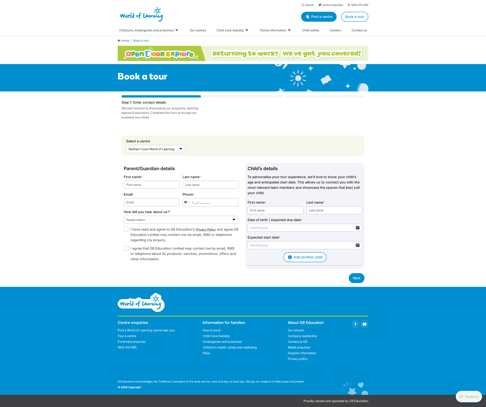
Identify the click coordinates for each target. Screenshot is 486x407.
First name (133, 177)
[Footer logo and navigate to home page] (141, 302)
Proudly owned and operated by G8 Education (336, 401)
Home (125, 40)
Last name (192, 177)
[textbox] (181, 219)
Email (129, 194)
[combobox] (155, 149)
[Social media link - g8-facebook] (355, 324)
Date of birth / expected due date (275, 220)
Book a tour (141, 40)
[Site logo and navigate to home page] (176, 14)
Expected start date (264, 237)
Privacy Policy (206, 229)
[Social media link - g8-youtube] (364, 324)
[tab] (161, 107)
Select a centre (138, 141)
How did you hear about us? (147, 212)
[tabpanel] (243, 223)
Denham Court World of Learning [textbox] (151, 149)
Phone (188, 194)
